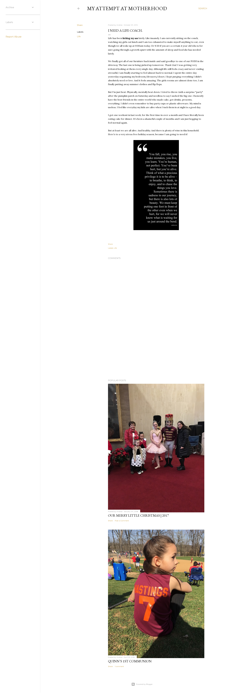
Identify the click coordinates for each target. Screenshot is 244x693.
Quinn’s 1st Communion (130, 661)
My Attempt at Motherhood (127, 8)
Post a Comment (122, 521)
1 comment (119, 666)
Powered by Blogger (144, 684)
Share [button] (80, 25)
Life (79, 36)
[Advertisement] (156, 352)
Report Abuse (13, 36)
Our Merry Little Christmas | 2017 (138, 515)
